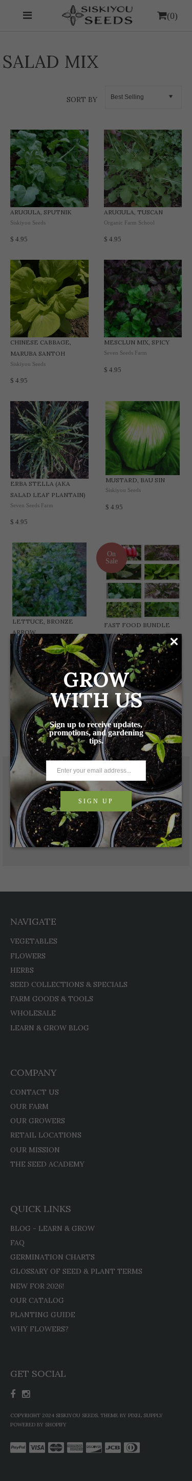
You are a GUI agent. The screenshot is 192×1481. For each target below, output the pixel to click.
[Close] (173, 641)
